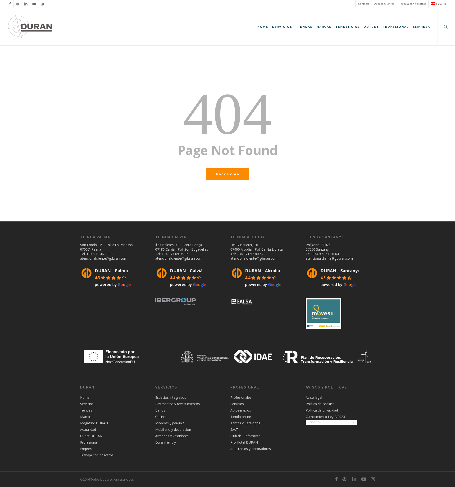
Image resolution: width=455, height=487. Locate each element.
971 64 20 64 (329, 254)
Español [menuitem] (314, 422)
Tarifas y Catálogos (245, 423)
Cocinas (161, 416)
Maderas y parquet (169, 423)
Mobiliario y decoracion (173, 429)
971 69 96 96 (178, 254)
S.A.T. (234, 429)
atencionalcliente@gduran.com (103, 258)
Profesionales (240, 397)
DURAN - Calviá (186, 270)
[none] (331, 423)
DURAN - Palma (111, 270)
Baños (160, 410)
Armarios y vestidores (172, 436)
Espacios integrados (170, 397)
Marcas (85, 416)
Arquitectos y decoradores (250, 448)
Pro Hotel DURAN (244, 442)
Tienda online (240, 416)
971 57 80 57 (254, 254)
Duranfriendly (165, 442)
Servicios (87, 404)
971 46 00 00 (103, 254)
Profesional (89, 442)
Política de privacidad (322, 410)
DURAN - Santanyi (339, 270)
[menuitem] (438, 4)
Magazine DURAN (94, 423)
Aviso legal (314, 397)
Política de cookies (320, 404)
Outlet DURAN (91, 436)
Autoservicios (240, 410)
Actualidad (88, 429)
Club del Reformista (245, 436)
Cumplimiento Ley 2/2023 (325, 416)
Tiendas (86, 410)
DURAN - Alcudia (262, 270)
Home (85, 397)
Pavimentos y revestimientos (177, 404)
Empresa (87, 448)
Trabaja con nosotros (97, 455)
